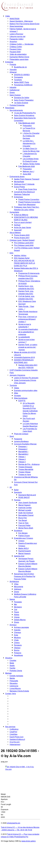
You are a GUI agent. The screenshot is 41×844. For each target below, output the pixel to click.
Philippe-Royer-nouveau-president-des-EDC (28, 277)
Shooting (8, 658)
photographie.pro (13, 823)
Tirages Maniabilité (25, 469)
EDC (11, 253)
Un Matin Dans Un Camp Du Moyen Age (31, 149)
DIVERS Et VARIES (22, 74)
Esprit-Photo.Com (16, 736)
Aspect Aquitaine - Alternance (21, 21)
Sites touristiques (20, 398)
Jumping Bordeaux (21, 441)
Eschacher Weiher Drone (19, 56)
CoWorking (14, 729)
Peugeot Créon (15, 49)
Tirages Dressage (25, 467)
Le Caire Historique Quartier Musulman (30, 424)
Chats (16, 640)
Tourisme (13, 385)
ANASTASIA (14, 18)
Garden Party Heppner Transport (26, 179)
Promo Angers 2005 (22, 235)
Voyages (17, 395)
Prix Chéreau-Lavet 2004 (23, 242)
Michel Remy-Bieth (25, 528)
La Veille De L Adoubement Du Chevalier (29, 143)
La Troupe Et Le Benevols (29, 129)
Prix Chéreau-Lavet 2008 (23, 245)
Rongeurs (18, 645)
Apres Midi (27, 174)
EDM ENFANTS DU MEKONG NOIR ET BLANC (26, 218)
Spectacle (18, 492)
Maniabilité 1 (23, 451)
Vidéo (7, 16)
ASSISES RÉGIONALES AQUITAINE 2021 (24, 361)
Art (11, 487)
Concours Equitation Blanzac (25, 444)
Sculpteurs (18, 530)
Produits (13, 64)
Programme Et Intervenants (28, 273)
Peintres (17, 500)
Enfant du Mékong (21, 214)
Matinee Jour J (28, 171)
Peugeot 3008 (15, 51)
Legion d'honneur (16, 34)
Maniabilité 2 (23, 454)
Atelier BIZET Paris (21, 82)
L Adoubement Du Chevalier (30, 154)
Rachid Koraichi (24, 551)
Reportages (9, 107)
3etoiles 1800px (20, 255)
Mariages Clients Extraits (19, 691)
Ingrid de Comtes (25, 507)
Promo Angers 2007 (22, 237)
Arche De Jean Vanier (22, 227)
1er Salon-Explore (21, 102)
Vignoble (13, 69)
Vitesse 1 (22, 456)
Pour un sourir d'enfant (22, 222)
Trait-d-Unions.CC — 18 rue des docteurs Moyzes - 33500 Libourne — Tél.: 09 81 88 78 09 (20, 828)
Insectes (17, 630)
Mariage (8, 673)
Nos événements (16, 110)
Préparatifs (14, 680)
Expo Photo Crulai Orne (27, 189)
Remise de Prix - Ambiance (29, 464)
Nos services (10, 726)
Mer (15, 604)
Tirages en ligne (24, 474)
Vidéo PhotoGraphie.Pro (18, 836)
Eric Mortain (23, 533)
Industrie (13, 87)
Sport (12, 436)
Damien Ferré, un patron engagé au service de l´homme (27, 347)
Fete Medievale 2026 (26, 166)
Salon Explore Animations (24, 115)
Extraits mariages (16, 675)
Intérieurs (17, 589)
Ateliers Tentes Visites (31, 163)
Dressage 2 (22, 449)
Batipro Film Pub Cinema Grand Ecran (24, 23)
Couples (13, 660)
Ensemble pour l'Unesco (23, 538)
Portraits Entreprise (17, 105)
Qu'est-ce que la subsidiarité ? (24, 325)
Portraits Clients (16, 670)
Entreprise (9, 62)
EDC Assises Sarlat (21, 258)
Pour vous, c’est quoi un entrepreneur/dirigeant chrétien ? (27, 319)
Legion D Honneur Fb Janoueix (26, 377)
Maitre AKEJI (23, 548)
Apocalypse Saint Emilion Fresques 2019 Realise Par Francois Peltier (24, 576)
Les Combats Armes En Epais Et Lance (30, 159)
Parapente (18, 439)
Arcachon (13, 41)
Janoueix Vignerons (17, 375)
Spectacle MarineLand (27, 495)
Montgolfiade (19, 181)
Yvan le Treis (23, 523)
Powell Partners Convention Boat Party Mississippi (29, 203)
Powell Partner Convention (28, 199)
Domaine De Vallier (21, 97)
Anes (16, 635)
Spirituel (17, 225)
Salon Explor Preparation (24, 100)
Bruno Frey (22, 517)
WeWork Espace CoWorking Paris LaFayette (25, 595)
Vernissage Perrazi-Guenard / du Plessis (26, 559)
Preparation (27, 169)
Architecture (14, 581)
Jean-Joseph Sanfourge (27, 502)
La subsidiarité (24, 337)
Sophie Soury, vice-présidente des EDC (26, 287)
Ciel (15, 609)
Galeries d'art (19, 556)
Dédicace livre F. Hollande (24, 184)
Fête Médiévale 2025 (26, 123)
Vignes (16, 617)
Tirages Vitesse (24, 472)
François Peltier (24, 525)
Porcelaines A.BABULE (23, 84)
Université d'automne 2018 (24, 357)
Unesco (21, 540)
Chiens (17, 642)
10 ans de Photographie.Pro (25, 113)
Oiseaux (17, 647)
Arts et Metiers (15, 232)
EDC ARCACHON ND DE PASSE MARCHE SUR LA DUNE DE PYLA (24, 263)
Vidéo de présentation (18, 54)
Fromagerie (18, 77)
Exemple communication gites (25, 390)
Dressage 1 (22, 446)
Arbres (16, 614)
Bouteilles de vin (20, 67)
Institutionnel (14, 90)
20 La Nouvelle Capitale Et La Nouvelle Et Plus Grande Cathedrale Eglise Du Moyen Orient (30, 409)
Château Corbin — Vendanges (21, 44)
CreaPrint (13, 731)
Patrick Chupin (24, 535)
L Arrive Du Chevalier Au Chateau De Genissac (31, 136)
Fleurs (16, 612)
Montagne (18, 607)
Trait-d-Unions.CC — (15, 834)
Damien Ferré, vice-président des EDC (26, 292)
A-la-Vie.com (15, 742)
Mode (12, 663)
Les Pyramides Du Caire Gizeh (30, 429)
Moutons (17, 637)
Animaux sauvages (21, 627)
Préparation (27, 125)
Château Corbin (16, 46)
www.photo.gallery (28, 841)
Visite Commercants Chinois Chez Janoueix (25, 381)
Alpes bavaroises (16, 26)
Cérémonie (14, 686)
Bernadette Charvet (25, 515)
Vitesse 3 (22, 461)
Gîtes (16, 393)
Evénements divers (17, 176)
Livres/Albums (15, 688)
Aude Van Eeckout (25, 512)
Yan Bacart (22, 520)
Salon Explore (15, 95)
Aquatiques (18, 655)
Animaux (13, 624)
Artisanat (13, 72)
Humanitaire (14, 212)
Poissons (17, 652)
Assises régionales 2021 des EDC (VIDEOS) (28, 366)
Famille (12, 668)
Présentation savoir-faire (19, 59)
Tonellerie (18, 79)
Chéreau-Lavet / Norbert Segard (22, 240)
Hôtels (16, 388)
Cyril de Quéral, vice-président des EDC (26, 297)
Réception (14, 683)
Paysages (18, 602)
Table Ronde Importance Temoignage (27, 312)
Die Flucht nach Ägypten (29, 419)
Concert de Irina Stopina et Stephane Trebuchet (24, 193)
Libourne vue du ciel (17, 36)
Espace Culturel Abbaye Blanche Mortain (27, 564)
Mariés (12, 678)
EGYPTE (21, 400)
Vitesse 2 (22, 459)
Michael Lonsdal (24, 510)
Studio (12, 665)
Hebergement (15, 744)
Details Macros (20, 619)
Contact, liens (10, 693)
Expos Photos (19, 186)
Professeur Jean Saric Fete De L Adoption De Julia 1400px (26, 208)
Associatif (18, 230)
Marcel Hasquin (24, 505)
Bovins (16, 650)
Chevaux (17, 632)
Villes (16, 584)
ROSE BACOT (24, 497)
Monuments (18, 586)
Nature (12, 599)
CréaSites (13, 734)
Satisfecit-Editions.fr (17, 739)
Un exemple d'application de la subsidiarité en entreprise (28, 332)
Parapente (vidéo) (17, 39)
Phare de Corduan (21, 433)
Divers (12, 92)
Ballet (16, 489)
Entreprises (18, 197)
